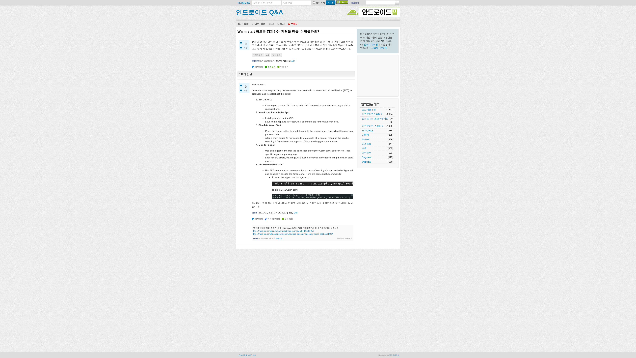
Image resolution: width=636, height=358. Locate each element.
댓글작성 (279, 238)
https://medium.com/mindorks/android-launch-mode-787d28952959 (283, 231)
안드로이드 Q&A (259, 12)
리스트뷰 (366, 144)
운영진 (383, 48)
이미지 (365, 135)
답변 (296, 213)
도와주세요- (368, 130)
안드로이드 (257, 55)
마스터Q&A (244, 2)
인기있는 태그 (370, 104)
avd (267, 55)
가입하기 (355, 3)
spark (254, 213)
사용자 (281, 23)
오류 (364, 148)
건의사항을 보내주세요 (247, 355)
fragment (366, 157)
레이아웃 (366, 152)
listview (365, 139)
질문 (293, 61)
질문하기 (293, 23)
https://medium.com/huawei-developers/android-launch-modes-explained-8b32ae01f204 (293, 234)
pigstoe (255, 61)
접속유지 (320, 2)
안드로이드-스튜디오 (373, 126)
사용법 (374, 48)
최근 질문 (243, 23)
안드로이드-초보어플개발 (375, 118)
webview (366, 161)
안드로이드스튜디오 (372, 114)
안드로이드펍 (371, 44)
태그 (271, 23)
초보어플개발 (369, 109)
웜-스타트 (276, 55)
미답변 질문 (259, 23)
